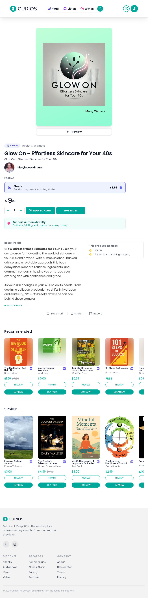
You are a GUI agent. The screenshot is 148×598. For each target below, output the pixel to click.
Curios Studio (37, 567)
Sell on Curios (37, 562)
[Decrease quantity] (8, 210)
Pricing (33, 572)
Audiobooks (10, 567)
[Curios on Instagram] (15, 544)
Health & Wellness (33, 145)
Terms (61, 572)
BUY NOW (70, 210)
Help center (64, 567)
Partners (34, 577)
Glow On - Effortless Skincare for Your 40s (30, 159)
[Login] (134, 8)
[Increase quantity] (21, 210)
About (61, 562)
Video (6, 577)
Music (6, 572)
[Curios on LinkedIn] (6, 544)
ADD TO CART (42, 210)
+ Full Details (13, 305)
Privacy (61, 577)
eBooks (7, 562)
